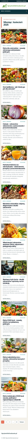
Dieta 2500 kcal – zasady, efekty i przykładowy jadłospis (12, 322)
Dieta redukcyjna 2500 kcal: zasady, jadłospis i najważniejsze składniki (13, 398)
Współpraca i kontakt (21, 1)
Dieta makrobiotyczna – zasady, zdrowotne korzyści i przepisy (14, 359)
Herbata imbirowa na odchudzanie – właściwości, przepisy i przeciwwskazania (14, 167)
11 (16, 422)
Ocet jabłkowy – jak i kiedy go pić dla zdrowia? (14, 88)
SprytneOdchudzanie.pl (9, 433)
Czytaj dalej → (7, 65)
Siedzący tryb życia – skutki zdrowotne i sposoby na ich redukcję (13, 281)
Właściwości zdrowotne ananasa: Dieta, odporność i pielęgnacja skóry (13, 244)
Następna (22, 422)
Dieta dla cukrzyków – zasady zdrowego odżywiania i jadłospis (14, 50)
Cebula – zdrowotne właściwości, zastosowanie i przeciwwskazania (13, 126)
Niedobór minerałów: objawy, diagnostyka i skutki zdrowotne (14, 205)
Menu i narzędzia (5, 11)
